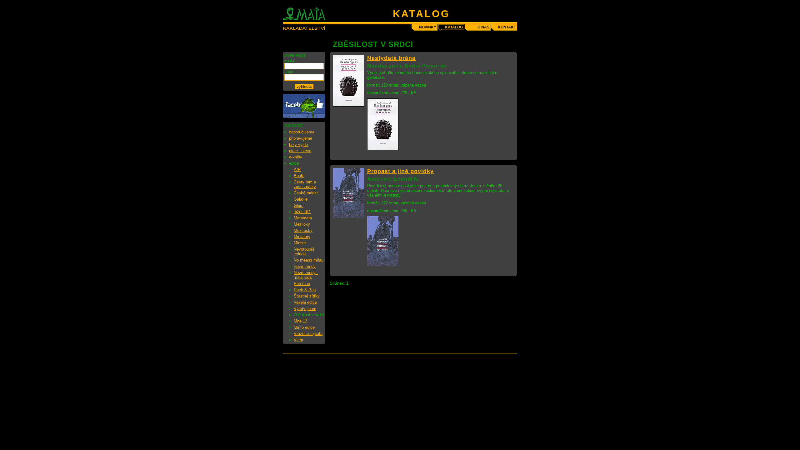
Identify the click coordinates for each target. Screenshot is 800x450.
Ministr (300, 243)
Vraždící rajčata (308, 333)
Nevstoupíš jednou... (304, 251)
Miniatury (302, 236)
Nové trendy (305, 266)
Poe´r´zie (302, 283)
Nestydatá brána (391, 58)
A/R (297, 169)
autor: (289, 71)
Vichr (298, 340)
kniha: (289, 60)
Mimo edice (304, 327)
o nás (483, 27)
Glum (298, 205)
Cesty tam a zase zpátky (305, 184)
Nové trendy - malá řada (306, 275)
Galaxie (301, 199)
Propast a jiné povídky (400, 171)
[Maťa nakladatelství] (304, 116)
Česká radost (306, 193)
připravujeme (300, 138)
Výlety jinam (305, 308)
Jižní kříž (302, 211)
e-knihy (295, 157)
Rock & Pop (305, 290)
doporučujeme (301, 132)
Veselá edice (305, 302)
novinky (427, 27)
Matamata (303, 218)
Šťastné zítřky (307, 296)
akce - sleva (300, 150)
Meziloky (302, 224)
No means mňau (308, 260)
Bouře (299, 175)
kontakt (507, 27)
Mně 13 (300, 321)
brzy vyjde (298, 144)
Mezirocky (303, 230)
